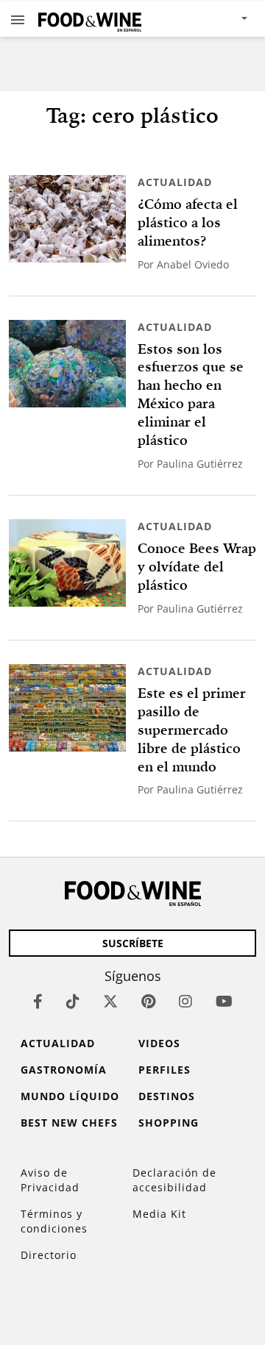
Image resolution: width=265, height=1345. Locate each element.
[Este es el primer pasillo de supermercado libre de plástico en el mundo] (67, 708)
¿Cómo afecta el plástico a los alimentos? (188, 222)
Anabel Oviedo (193, 264)
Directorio (49, 1255)
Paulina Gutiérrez (200, 464)
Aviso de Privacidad (50, 1180)
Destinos (166, 1096)
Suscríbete (132, 943)
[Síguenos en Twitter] (110, 1001)
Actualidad (175, 182)
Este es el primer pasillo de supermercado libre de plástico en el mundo (192, 730)
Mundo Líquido (70, 1096)
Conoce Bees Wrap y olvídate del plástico (197, 566)
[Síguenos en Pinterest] (148, 1001)
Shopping (168, 1123)
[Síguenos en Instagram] (185, 1001)
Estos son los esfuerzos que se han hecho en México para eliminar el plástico (191, 394)
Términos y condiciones (54, 1221)
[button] (17, 19)
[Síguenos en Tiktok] (73, 1001)
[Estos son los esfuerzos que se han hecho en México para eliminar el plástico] (67, 363)
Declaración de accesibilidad (174, 1180)
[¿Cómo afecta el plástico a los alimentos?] (67, 219)
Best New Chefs (69, 1123)
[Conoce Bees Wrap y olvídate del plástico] (67, 563)
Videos (159, 1043)
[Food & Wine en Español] (89, 19)
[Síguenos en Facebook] (38, 1001)
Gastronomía (64, 1070)
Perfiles (164, 1070)
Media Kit (159, 1214)
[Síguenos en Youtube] (224, 1001)
